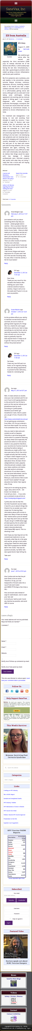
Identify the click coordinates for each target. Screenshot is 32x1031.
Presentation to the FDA (10, 819)
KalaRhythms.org (21, 1028)
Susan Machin (15, 310)
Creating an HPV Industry (11, 790)
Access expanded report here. (17, 878)
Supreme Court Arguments (11, 823)
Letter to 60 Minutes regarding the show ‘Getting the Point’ (8, 186)
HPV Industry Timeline (10, 802)
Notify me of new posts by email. (11, 667)
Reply (6, 263)
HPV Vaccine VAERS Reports (17, 831)
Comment (5, 625)
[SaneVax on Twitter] (10, 692)
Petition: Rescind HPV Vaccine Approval (14, 814)
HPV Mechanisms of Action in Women (14, 806)
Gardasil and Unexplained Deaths (13, 798)
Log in (28, 1028)
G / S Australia (12, 199)
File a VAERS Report (9, 794)
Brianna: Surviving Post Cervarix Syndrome (17, 756)
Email (3, 647)
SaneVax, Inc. (16, 9)
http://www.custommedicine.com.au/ (16, 419)
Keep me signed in (17, 919)
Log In (8, 923)
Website (4, 653)
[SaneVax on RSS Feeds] (25, 692)
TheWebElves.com (6, 1028)
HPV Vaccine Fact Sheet (10, 810)
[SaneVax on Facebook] (7, 692)
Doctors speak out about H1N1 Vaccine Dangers (17, 962)
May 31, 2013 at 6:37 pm (19, 390)
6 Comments (19, 39)
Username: (17, 908)
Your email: (17, 893)
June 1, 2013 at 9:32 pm (18, 571)
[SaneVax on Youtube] (20, 692)
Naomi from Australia (21, 173)
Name (3, 641)
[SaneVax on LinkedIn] (15, 692)
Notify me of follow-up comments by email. (15, 661)
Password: (17, 913)
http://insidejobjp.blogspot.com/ (14, 498)
